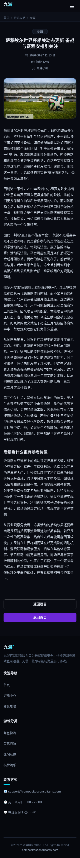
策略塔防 (10, 743)
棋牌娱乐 (10, 765)
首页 (6, 17)
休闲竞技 (10, 754)
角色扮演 (10, 733)
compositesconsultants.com (40, 850)
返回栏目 (40, 604)
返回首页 (40, 617)
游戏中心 (10, 695)
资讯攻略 (19, 17)
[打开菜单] (72, 6)
